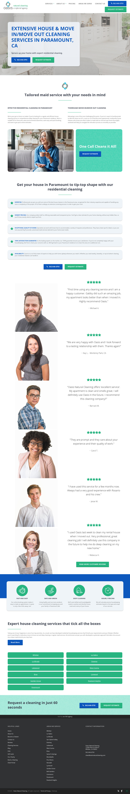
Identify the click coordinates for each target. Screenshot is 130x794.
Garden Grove (36, 681)
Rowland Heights (94, 681)
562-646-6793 (118, 3)
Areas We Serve (85, 4)
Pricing (72, 4)
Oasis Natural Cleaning (20, 791)
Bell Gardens (50, 771)
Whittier (36, 655)
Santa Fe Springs (52, 754)
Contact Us (100, 4)
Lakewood (35, 668)
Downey (94, 661)
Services (49, 4)
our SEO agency (67, 716)
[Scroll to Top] (127, 791)
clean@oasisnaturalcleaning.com (95, 755)
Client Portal (11, 763)
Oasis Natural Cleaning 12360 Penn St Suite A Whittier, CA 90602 (92, 747)
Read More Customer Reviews (92, 564)
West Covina (94, 668)
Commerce (50, 774)
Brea (35, 674)
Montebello (50, 757)
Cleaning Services (13, 745)
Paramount (36, 687)
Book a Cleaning (13, 760)
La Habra (94, 655)
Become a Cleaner (13, 737)
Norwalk (49, 763)
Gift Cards (11, 754)
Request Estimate (115, 9)
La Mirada (35, 661)
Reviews (10, 742)
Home (9, 731)
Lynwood (94, 674)
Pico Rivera (50, 760)
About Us (61, 4)
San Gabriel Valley (52, 739)
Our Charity (11, 757)
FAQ (9, 751)
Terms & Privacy (46, 791)
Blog (9, 748)
